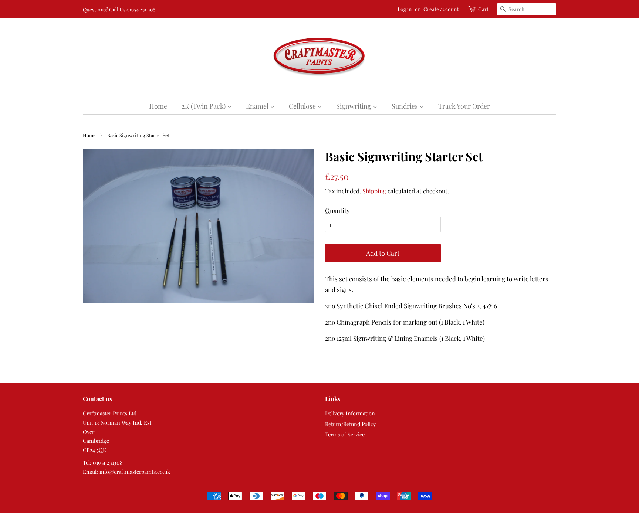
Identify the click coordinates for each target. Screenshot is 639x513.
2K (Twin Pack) (204, 106)
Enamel (258, 106)
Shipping (374, 191)
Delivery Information (350, 413)
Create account (441, 9)
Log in (405, 9)
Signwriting (354, 106)
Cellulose (303, 106)
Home (158, 106)
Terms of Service (345, 434)
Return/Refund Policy (350, 424)
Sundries (405, 106)
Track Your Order (464, 106)
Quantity (337, 210)
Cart (483, 9)
